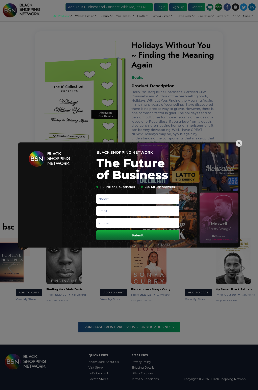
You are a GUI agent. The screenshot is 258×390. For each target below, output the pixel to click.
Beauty (105, 15)
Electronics (204, 15)
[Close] (239, 143)
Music (246, 15)
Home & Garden (161, 15)
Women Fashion (84, 15)
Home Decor (184, 15)
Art (234, 15)
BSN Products (60, 15)
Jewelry (221, 15)
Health (141, 15)
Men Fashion (123, 15)
